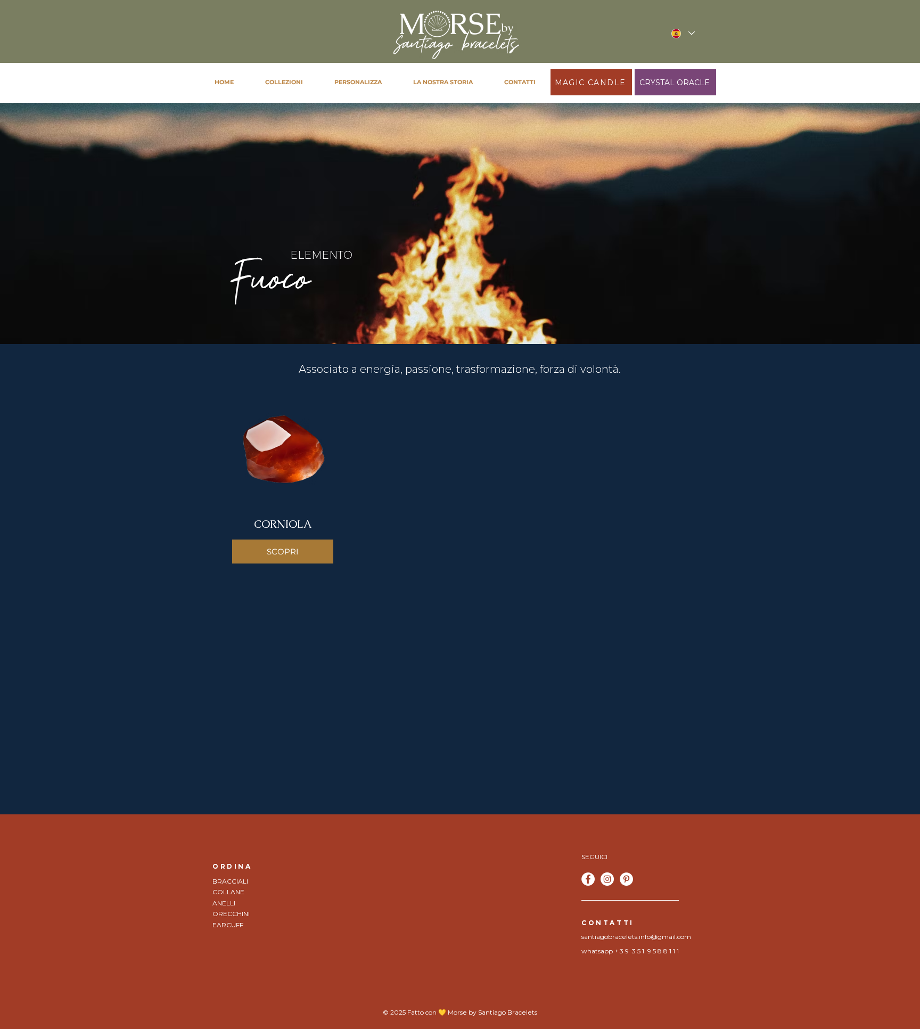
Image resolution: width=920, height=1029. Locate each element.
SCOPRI (283, 551)
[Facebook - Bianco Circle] (588, 879)
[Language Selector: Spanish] (682, 33)
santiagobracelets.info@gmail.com (636, 937)
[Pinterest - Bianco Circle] (626, 879)
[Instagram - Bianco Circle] (607, 879)
